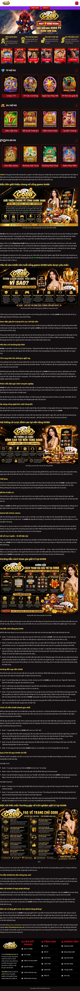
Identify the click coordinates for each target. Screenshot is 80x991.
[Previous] (4, 71)
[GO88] (9, 3)
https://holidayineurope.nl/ (14, 927)
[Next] (76, 71)
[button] (76, 3)
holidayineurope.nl (11, 954)
